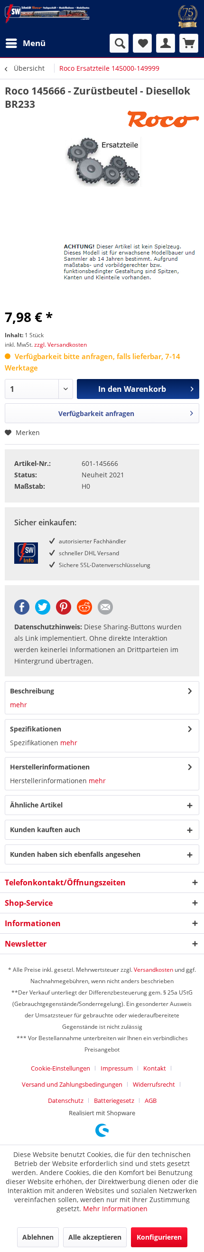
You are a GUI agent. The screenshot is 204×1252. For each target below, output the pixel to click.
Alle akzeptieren (94, 1237)
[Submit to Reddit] (84, 612)
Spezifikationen (35, 728)
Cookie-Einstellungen (60, 1068)
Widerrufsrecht (154, 1084)
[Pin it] (63, 612)
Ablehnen (38, 1237)
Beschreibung (32, 690)
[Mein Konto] (165, 43)
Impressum (117, 1068)
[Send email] (105, 612)
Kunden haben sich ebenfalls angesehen (75, 854)
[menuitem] (25, 43)
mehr (18, 704)
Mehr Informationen (115, 1208)
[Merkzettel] (142, 43)
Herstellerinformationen (50, 766)
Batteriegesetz (114, 1100)
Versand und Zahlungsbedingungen (72, 1084)
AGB (151, 1100)
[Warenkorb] (188, 43)
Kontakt (154, 1068)
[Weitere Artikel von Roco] (163, 119)
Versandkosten (153, 970)
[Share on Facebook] (21, 612)
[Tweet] (42, 612)
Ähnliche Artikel (36, 804)
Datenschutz (65, 1100)
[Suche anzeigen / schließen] (119, 43)
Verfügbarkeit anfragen (96, 413)
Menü (34, 43)
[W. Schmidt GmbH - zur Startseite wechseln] (47, 13)
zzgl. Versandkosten (60, 345)
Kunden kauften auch (45, 829)
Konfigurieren (159, 1237)
